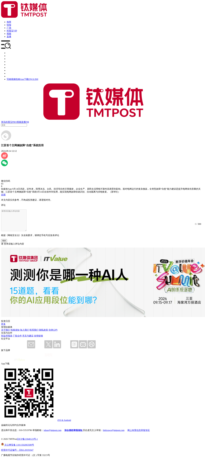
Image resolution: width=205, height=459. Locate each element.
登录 (4, 241)
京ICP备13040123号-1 (27, 439)
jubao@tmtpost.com (52, 430)
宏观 (3, 195)
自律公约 (53, 330)
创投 (9, 59)
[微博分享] (4, 158)
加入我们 (24, 330)
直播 (9, 36)
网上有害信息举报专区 (138, 430)
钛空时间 (11, 67)
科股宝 (9, 122)
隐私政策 (43, 330)
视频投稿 (15, 79)
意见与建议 (27, 336)
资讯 (3, 122)
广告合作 (17, 336)
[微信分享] (4, 165)
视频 (9, 33)
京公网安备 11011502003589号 (19, 445)
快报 (9, 25)
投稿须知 (15, 330)
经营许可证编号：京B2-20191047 (17, 450)
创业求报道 (6, 336)
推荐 (9, 22)
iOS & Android (64, 420)
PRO (14, 122)
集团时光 (11, 70)
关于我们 (5, 330)
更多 (3, 324)
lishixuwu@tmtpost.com (113, 430)
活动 (9, 64)
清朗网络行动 (13, 76)
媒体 (9, 53)
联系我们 (34, 330)
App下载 (24, 79)
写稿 (9, 79)
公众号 (10, 73)
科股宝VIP (12, 31)
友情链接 (38, 336)
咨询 (9, 61)
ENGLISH (33, 79)
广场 (9, 28)
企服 (9, 56)
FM (27, 122)
